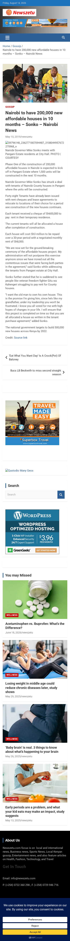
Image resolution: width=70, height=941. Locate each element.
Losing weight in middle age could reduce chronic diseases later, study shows (31, 688)
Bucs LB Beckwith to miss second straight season (35, 372)
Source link (20, 337)
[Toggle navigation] (7, 37)
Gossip (10, 106)
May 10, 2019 (12, 136)
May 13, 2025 (12, 820)
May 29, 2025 (12, 696)
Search (61, 495)
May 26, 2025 (12, 756)
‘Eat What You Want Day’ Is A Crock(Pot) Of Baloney (35, 357)
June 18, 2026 (13, 632)
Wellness (11, 615)
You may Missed (18, 575)
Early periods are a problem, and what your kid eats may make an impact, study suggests (34, 811)
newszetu (27, 136)
